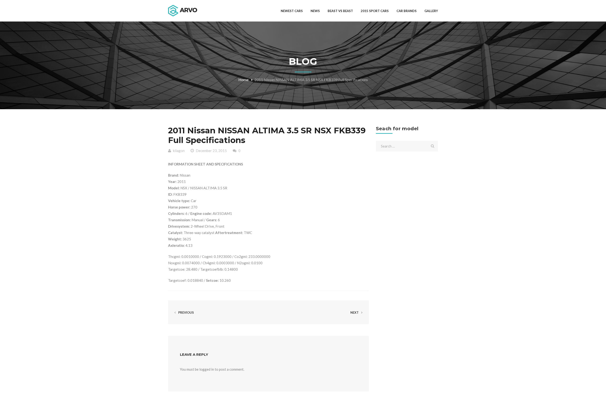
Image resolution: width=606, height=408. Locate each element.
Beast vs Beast (340, 11)
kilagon (179, 150)
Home (243, 79)
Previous (186, 312)
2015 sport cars (375, 11)
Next (354, 312)
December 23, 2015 (211, 150)
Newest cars (292, 11)
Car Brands (407, 11)
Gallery (431, 11)
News (315, 11)
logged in (206, 369)
